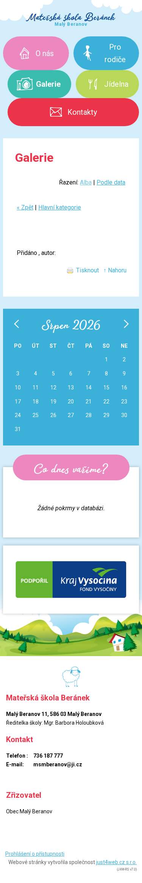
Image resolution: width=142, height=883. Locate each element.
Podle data (111, 182)
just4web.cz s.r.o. (116, 862)
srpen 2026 (71, 325)
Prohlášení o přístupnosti (34, 854)
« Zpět (25, 207)
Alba (86, 182)
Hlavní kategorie (59, 207)
